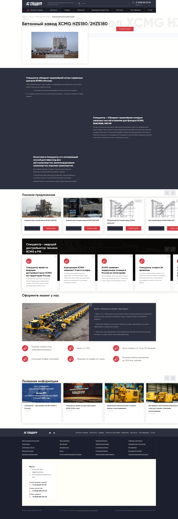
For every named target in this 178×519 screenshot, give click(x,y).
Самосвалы (26, 444)
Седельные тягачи (28, 447)
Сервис (67, 10)
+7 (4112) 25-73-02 (143, 2)
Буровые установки (135, 451)
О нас (150, 10)
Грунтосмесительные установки (70, 454)
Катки (61, 451)
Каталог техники (37, 10)
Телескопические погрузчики (138, 454)
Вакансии (80, 10)
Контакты (119, 10)
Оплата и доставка (113, 433)
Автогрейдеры (65, 441)
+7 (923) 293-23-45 (39, 497)
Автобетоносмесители (30, 454)
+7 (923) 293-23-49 (39, 491)
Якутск (138, 5)
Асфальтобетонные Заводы (105, 454)
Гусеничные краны (102, 447)
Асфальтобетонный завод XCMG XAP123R (82, 220)
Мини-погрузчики (27, 451)
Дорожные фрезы (102, 451)
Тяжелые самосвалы (135, 441)
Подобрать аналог (125, 29)
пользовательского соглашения (87, 510)
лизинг (32, 228)
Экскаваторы (64, 447)
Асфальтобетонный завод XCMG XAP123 (40, 220)
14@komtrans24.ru (37, 472)
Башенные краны (101, 441)
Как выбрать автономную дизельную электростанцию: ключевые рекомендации (163, 408)
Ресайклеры (132, 447)
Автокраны (63, 444)
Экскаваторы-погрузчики (137, 444)
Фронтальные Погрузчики (30, 441)
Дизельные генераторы (100, 10)
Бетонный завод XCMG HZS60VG (162, 220)
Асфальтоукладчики (102, 444)
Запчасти (53, 10)
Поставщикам (136, 10)
